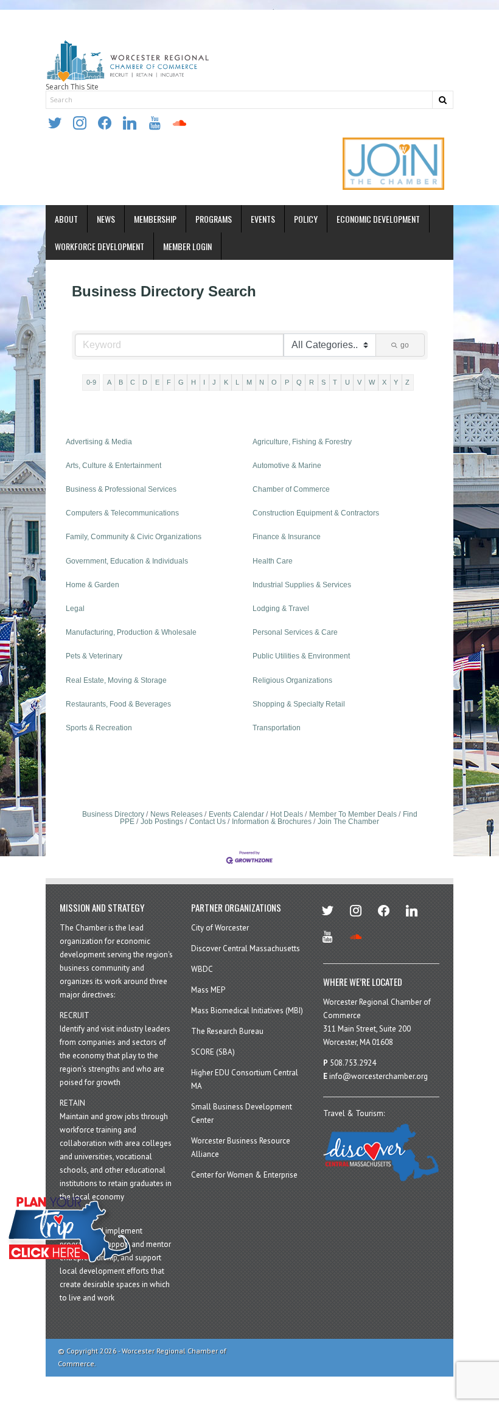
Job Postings (162, 821)
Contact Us (207, 821)
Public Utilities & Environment (301, 656)
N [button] (261, 382)
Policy (306, 218)
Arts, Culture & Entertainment (113, 465)
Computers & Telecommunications (122, 513)
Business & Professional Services (121, 489)
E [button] (157, 382)
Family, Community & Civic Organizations (133, 536)
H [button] (193, 382)
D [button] (144, 382)
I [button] (204, 382)
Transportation (277, 728)
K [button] (226, 382)
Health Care (273, 561)
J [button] (214, 382)
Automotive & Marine (287, 465)
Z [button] (407, 382)
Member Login (187, 246)
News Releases (176, 814)
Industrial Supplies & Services (302, 585)
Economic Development (378, 218)
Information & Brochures (272, 821)
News (106, 218)
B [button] (121, 382)
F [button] (169, 382)
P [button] (287, 382)
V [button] (359, 382)
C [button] (132, 382)
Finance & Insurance (287, 536)
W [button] (372, 382)
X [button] (384, 382)
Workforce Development (99, 246)
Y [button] (396, 382)
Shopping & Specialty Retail (299, 704)
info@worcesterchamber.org (378, 1076)
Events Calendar (236, 814)
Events (263, 218)
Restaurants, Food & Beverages (118, 704)
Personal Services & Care (295, 632)
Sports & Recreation (99, 728)
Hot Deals (286, 814)
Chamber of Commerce (291, 489)
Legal (75, 608)
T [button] (335, 382)
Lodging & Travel (281, 608)
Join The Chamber (348, 821)
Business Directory (113, 814)
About (66, 218)
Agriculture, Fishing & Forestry (302, 442)
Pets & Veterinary (94, 656)
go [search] (404, 345)
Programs (213, 218)
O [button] (274, 382)
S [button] (323, 382)
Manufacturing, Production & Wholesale (131, 632)
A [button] (109, 382)
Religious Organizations (292, 680)
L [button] (237, 382)
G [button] (181, 382)
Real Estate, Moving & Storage (116, 680)
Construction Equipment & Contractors (316, 513)
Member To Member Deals (353, 814)
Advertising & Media (99, 442)
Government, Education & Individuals (127, 561)
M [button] (249, 382)
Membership (155, 218)
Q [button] (299, 382)
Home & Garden (92, 585)
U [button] (347, 382)
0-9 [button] (91, 382)
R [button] (311, 382)
